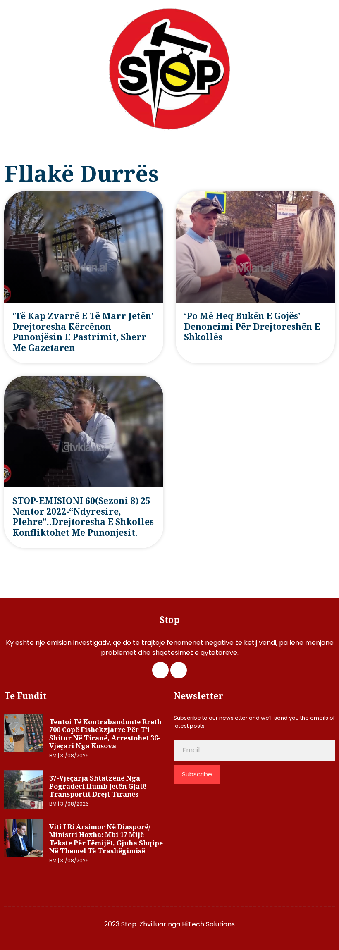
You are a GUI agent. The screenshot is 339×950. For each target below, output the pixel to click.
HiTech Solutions (208, 924)
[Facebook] (160, 670)
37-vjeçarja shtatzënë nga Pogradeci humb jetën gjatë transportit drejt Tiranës (97, 786)
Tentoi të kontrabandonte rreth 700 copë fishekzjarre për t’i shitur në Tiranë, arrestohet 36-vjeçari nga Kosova (105, 734)
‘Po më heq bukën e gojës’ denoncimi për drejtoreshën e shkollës (252, 326)
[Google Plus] (178, 670)
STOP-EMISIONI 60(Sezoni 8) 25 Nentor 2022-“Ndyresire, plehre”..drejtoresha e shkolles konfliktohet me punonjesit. (83, 516)
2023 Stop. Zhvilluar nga (143, 924)
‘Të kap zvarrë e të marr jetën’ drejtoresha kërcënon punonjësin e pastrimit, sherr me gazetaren (82, 331)
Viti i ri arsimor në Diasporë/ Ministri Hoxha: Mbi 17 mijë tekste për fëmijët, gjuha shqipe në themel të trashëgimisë (106, 839)
